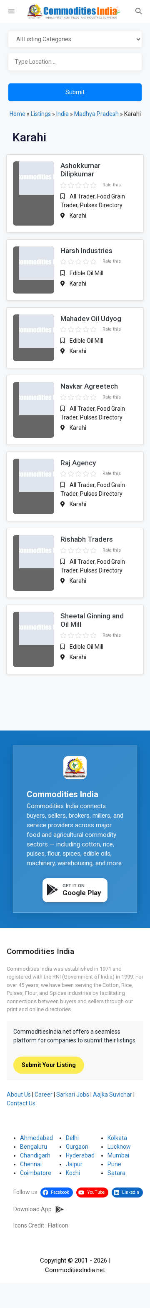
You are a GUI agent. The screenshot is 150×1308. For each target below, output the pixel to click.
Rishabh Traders (86, 539)
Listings (41, 113)
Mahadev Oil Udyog (90, 318)
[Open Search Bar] (138, 11)
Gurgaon (77, 1146)
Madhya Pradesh (96, 113)
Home (17, 113)
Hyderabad (80, 1155)
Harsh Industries (86, 250)
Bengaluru (33, 1146)
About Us (19, 1094)
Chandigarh (35, 1155)
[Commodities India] (73, 11)
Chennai (31, 1164)
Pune (114, 1164)
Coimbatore (35, 1173)
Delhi (72, 1138)
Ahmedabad (36, 1138)
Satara (116, 1173)
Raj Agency (78, 463)
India (62, 113)
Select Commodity (75, 39)
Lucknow (119, 1146)
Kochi (73, 1173)
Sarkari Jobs (72, 1094)
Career (43, 1094)
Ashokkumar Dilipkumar (80, 169)
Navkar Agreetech (89, 386)
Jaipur (74, 1164)
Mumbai (118, 1155)
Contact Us (21, 1103)
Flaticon (58, 1225)
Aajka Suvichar (112, 1094)
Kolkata (117, 1138)
